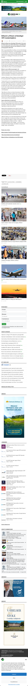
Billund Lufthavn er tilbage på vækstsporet (11, 299)
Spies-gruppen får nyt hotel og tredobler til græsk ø (12, 374)
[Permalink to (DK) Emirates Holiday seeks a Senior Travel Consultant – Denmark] (3, 490)
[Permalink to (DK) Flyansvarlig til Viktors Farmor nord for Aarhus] (3, 448)
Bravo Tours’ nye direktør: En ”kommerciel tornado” (12, 376)
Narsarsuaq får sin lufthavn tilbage (8, 538)
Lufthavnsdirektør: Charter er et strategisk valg (11, 355)
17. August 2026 (23, 564)
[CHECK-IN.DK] (14, 14)
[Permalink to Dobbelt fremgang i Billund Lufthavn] (14, 258)
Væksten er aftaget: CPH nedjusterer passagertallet (12, 334)
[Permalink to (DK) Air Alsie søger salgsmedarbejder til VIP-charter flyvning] (3, 474)
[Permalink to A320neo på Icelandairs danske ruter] (14, 202)
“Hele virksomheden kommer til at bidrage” (10, 134)
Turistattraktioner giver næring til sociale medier (11, 368)
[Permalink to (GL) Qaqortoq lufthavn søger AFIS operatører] (3, 453)
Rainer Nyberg (10, 557)
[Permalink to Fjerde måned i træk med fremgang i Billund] (14, 221)
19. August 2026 (18, 538)
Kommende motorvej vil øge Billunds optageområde (13, 241)
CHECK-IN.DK (10, 545)
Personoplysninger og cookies (14, 684)
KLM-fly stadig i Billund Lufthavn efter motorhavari (13, 279)
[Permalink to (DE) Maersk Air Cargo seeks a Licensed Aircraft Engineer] (3, 506)
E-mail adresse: (5, 318)
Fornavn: (4, 309)
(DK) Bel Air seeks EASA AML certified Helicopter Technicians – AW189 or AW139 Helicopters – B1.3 (15, 482)
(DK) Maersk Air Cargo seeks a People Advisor (16, 513)
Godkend (14, 674)
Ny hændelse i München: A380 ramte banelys (11, 349)
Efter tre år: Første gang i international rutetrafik (10, 564)
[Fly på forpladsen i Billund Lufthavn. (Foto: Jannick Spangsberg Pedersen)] (14, 29)
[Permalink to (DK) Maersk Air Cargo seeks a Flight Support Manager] (3, 511)
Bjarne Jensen (10, 540)
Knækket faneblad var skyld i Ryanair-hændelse (15, 542)
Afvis (14, 678)
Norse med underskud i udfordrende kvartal (10, 351)
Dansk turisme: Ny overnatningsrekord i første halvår (12, 378)
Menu (5, 2)
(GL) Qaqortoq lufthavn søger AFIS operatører (16, 450)
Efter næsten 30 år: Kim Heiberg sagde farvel (11, 380)
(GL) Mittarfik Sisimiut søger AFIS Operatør (15, 455)
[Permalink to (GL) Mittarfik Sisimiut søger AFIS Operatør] (3, 458)
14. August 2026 (23, 572)
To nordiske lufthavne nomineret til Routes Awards (12, 358)
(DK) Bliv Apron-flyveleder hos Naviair (14, 518)
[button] (26, 659)
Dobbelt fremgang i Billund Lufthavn (9, 260)
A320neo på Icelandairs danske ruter (10, 203)
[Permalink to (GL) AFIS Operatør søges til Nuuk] (3, 463)
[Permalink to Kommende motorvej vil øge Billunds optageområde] (14, 239)
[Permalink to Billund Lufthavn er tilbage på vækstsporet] (14, 297)
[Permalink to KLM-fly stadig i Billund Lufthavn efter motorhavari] (14, 277)
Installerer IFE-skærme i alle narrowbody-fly (10, 347)
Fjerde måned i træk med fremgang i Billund (11, 222)
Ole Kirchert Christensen (6, 656)
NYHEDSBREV (15, 3)
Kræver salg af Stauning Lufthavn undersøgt (10, 345)
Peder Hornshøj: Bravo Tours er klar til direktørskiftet (12, 370)
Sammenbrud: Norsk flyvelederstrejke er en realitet (12, 339)
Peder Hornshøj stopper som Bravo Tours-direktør (12, 382)
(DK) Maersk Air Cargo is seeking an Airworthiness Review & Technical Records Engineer (15, 493)
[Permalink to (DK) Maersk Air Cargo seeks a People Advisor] (3, 516)
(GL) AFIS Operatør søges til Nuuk (13, 460)
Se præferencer (14, 681)
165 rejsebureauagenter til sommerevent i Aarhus (12, 372)
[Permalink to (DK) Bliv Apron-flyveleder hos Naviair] (3, 521)
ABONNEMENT (4, 3)
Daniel (8, 532)
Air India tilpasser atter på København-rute (10, 341)
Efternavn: (4, 314)
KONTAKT (25, 3)
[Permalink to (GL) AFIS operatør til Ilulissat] (3, 468)
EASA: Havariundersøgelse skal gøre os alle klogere (12, 353)
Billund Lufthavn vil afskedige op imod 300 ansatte (12, 137)
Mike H (8, 565)
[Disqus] (14, 156)
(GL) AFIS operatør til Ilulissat (12, 465)
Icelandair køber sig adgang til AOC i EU (9, 343)
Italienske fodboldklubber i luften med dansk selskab (12, 336)
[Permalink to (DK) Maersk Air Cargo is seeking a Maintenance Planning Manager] (3, 501)
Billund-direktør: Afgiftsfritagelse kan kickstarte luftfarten (13, 132)
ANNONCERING (9, 3)
